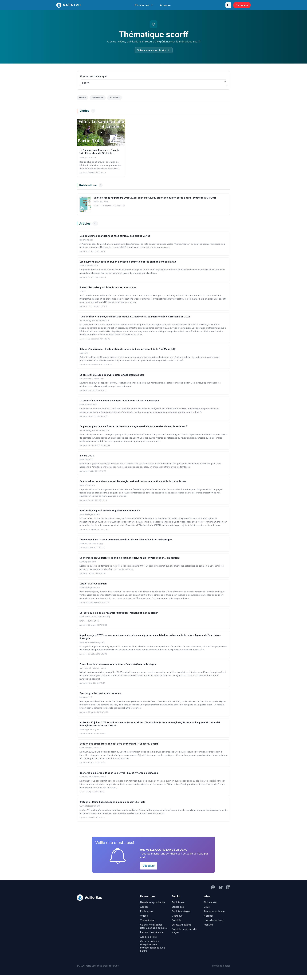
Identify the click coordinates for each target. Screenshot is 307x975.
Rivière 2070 (86, 455)
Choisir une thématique (93, 76)
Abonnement (210, 902)
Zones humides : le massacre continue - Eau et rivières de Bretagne (118, 664)
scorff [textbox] (85, 82)
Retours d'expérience (152, 932)
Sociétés (176, 920)
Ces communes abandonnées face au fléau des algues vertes (114, 235)
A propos (165, 5)
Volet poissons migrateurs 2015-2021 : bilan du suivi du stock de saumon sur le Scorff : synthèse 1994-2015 (155, 197)
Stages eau (178, 906)
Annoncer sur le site (214, 911)
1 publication (97, 97)
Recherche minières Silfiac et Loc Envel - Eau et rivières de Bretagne (118, 773)
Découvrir (149, 865)
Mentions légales (221, 965)
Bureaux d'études (181, 924)
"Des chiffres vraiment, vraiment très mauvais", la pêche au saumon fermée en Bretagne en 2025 (134, 316)
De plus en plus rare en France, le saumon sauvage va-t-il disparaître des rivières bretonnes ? (133, 426)
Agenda (144, 906)
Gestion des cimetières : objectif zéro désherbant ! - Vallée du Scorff (118, 743)
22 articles (115, 97)
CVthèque (177, 915)
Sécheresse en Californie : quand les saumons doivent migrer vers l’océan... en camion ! (129, 557)
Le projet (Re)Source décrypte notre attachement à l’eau (111, 374)
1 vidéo (82, 97)
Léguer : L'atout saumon (93, 583)
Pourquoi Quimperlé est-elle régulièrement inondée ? (109, 510)
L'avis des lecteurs (213, 920)
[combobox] (153, 82)
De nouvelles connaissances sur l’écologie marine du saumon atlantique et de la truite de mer (132, 481)
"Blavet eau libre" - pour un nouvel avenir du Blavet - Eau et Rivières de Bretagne (125, 539)
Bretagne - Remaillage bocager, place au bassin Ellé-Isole (112, 802)
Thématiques (147, 920)
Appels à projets (148, 936)
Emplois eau (178, 902)
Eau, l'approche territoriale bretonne (100, 693)
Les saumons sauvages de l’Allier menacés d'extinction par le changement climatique (128, 261)
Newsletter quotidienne (152, 902)
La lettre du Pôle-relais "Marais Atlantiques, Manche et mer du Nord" (118, 612)
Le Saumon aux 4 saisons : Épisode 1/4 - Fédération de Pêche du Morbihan (99, 153)
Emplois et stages (181, 911)
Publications (146, 911)
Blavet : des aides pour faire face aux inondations (107, 287)
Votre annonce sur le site (151, 50)
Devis (207, 906)
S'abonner (242, 5)
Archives (208, 924)
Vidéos (144, 915)
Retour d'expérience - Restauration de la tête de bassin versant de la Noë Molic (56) (127, 349)
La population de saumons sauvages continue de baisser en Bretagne (119, 400)
